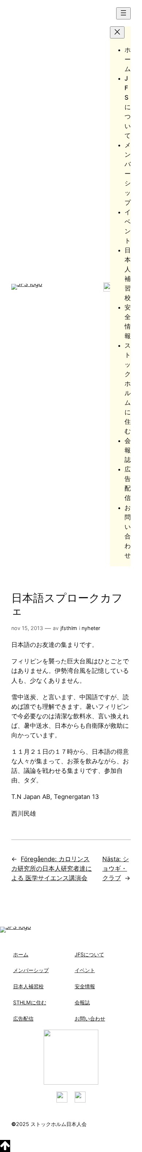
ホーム (20, 954)
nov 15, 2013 (27, 628)
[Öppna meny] (123, 13)
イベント (85, 970)
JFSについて (89, 954)
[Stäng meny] (117, 32)
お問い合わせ (90, 1018)
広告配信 (23, 1018)
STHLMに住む (29, 1002)
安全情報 (85, 986)
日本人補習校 (28, 986)
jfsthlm (68, 628)
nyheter (91, 628)
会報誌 (82, 1002)
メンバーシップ (31, 970)
